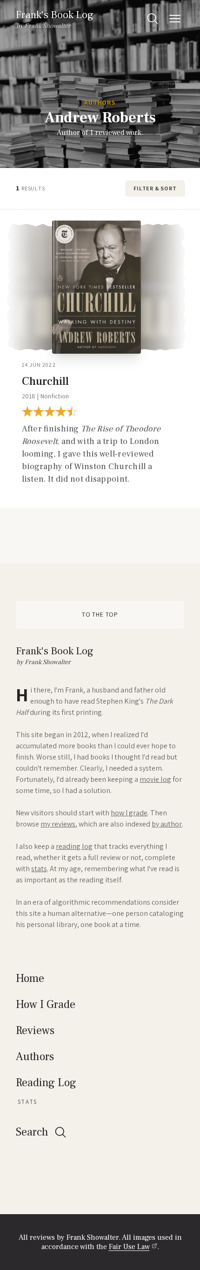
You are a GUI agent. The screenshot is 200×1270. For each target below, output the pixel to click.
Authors (100, 103)
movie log (155, 779)
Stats (27, 1101)
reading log (74, 846)
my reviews (57, 824)
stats (39, 868)
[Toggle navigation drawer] (175, 18)
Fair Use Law (129, 1246)
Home (30, 978)
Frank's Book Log (54, 14)
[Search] (152, 18)
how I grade (129, 812)
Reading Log (46, 1082)
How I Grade (45, 1004)
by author (167, 824)
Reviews (35, 1030)
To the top (100, 614)
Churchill (45, 381)
